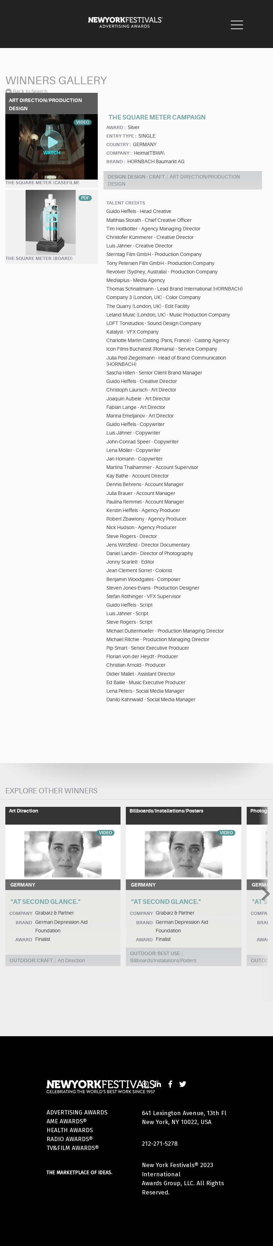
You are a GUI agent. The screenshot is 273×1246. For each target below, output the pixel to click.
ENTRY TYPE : (121, 136)
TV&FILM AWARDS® (73, 1148)
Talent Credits (125, 203)
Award (23, 939)
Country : (118, 144)
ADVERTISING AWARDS (77, 1112)
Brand (24, 922)
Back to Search (30, 91)
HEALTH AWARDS (70, 1130)
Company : (119, 153)
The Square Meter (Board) (39, 258)
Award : (115, 127)
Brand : (115, 161)
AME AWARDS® (67, 1121)
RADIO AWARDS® (70, 1139)
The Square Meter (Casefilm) (42, 182)
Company (20, 913)
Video (105, 832)
